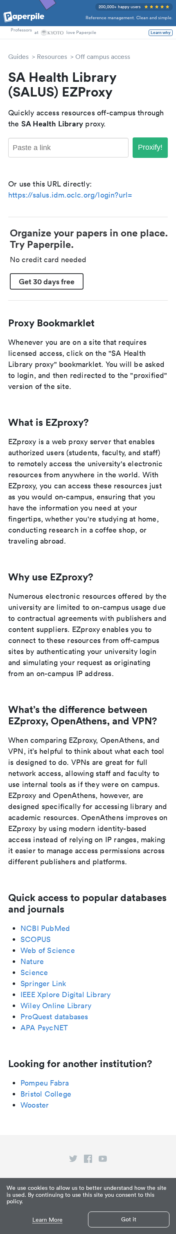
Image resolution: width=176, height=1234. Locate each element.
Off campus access (102, 56)
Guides (18, 56)
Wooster (34, 1105)
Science (34, 972)
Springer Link (43, 983)
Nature (32, 961)
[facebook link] (88, 1160)
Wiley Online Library (55, 1005)
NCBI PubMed (45, 928)
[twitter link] (73, 1160)
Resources (52, 56)
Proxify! (150, 147)
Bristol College (45, 1094)
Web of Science (47, 950)
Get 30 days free (46, 281)
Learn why (161, 32)
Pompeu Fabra (44, 1083)
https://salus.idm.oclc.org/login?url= (70, 195)
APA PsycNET (44, 1027)
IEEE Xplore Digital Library (65, 994)
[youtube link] (102, 1160)
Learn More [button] (47, 1219)
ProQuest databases (54, 1016)
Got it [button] (128, 1219)
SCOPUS (35, 939)
